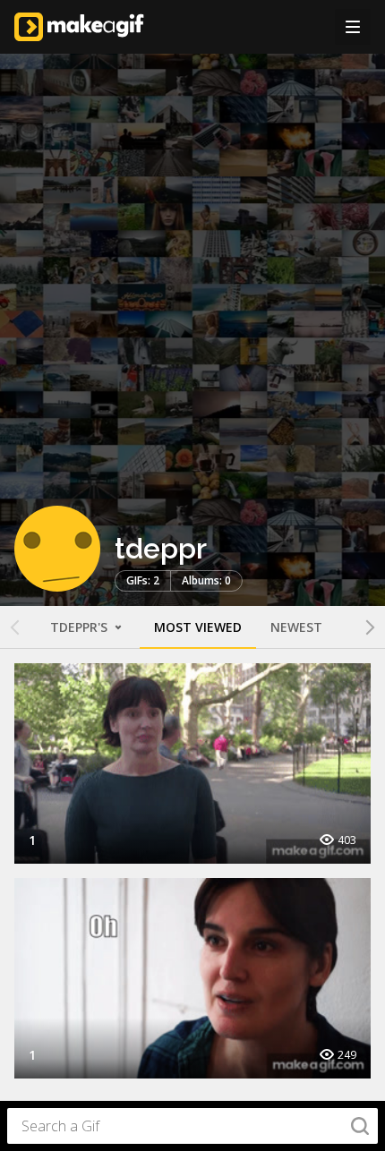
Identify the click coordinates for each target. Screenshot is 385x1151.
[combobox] (192, 1126)
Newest (296, 626)
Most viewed (198, 626)
